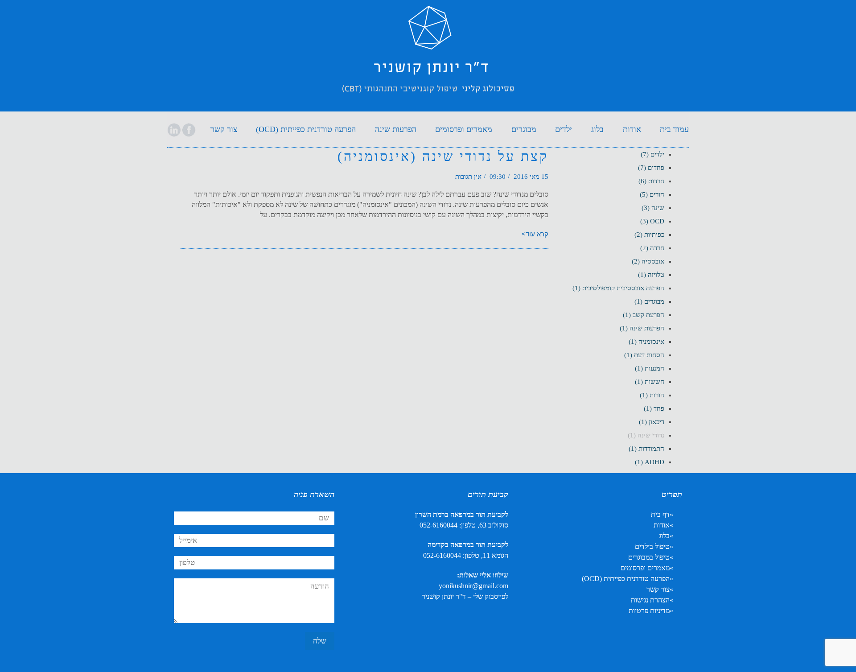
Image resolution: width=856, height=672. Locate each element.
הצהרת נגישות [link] (650, 600)
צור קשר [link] (658, 589)
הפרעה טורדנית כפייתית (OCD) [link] (626, 578)
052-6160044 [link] (438, 525)
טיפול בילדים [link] (652, 546)
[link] (428, 57)
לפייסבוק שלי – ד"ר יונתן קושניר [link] (465, 596)
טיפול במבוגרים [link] (649, 557)
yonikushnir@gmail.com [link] (473, 586)
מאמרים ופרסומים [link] (645, 568)
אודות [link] (662, 525)
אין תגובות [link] (468, 176)
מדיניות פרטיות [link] (649, 610)
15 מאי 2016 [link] (531, 176)
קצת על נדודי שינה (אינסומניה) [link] (442, 156)
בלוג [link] (664, 536)
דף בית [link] (660, 514)
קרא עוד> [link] (535, 234)
